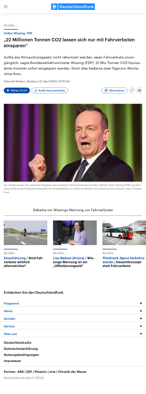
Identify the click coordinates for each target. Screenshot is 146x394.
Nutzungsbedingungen (21, 354)
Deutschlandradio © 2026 (24, 378)
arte (53, 371)
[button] (6, 7)
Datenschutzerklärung (21, 348)
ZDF (30, 371)
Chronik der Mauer (72, 371)
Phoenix (41, 371)
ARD (21, 371)
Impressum (12, 361)
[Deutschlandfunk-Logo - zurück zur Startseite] (73, 6)
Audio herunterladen (51, 90)
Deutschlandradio (17, 342)
